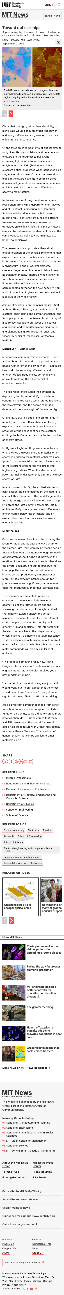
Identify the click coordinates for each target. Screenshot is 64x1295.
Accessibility (19, 1284)
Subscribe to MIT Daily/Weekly (22, 1191)
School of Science (17, 815)
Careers (37, 1281)
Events (19, 1281)
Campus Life (9, 1248)
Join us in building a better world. (23, 1262)
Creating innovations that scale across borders (43, 1049)
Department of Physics (20, 804)
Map (11, 1281)
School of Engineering (19, 809)
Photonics (33, 830)
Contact (47, 1281)
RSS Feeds (39, 1177)
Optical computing (14, 830)
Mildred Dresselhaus (18, 777)
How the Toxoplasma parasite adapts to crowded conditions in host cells (44, 1032)
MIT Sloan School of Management (26, 1140)
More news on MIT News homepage (25, 1067)
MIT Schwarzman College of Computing (30, 1150)
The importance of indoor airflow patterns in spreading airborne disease (44, 949)
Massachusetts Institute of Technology (24, 1273)
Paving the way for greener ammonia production (43, 968)
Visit (4, 1281)
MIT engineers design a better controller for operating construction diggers (41, 991)
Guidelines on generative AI (20, 1224)
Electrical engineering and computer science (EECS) (28, 849)
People (27, 1281)
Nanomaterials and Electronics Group (28, 783)
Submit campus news (16, 1207)
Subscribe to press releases (20, 1199)
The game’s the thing (40, 1007)
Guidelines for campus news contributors (28, 1216)
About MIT (37, 1252)
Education (7, 1239)
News (35, 1248)
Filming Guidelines (14, 1177)
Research (9, 836)
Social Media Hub (11, 1288)
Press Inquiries (42, 1171)
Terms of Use (10, 1171)
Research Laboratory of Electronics (27, 789)
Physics (47, 830)
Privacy (6, 1284)
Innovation (8, 1244)
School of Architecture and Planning (28, 1122)
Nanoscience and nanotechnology (22, 857)
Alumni (6, 1252)
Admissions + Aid (41, 1244)
